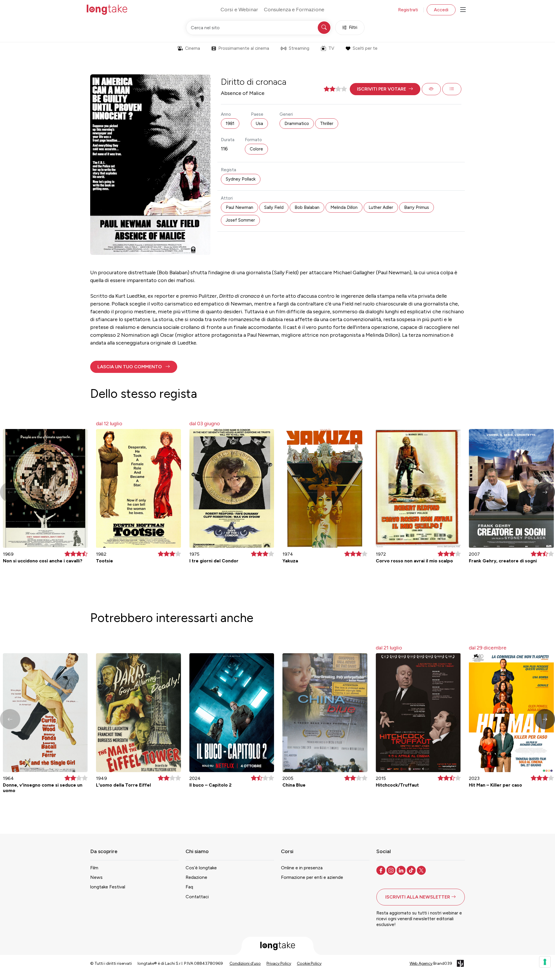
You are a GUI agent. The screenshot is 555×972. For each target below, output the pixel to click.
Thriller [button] (326, 123)
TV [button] (331, 48)
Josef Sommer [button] (240, 220)
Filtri (353, 27)
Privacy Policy (279, 963)
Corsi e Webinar (239, 9)
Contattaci (197, 896)
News (96, 877)
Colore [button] (256, 149)
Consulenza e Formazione (294, 9)
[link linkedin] (402, 870)
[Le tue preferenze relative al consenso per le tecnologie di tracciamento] (544, 961)
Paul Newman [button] (239, 207)
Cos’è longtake (201, 867)
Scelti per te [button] (365, 48)
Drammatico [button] (296, 123)
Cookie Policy (309, 963)
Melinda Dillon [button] (344, 207)
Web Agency (421, 963)
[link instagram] (391, 870)
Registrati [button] (408, 9)
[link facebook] (381, 870)
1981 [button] (230, 123)
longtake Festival (107, 887)
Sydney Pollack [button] (241, 179)
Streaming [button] (299, 48)
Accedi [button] (441, 9)
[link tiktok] (412, 870)
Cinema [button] (192, 48)
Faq (189, 887)
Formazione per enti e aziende (312, 877)
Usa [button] (259, 123)
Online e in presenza (302, 867)
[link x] (422, 870)
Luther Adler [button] (381, 207)
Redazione (196, 877)
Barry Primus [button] (416, 207)
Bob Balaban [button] (307, 207)
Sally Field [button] (274, 207)
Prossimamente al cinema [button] (243, 48)
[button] (385, 89)
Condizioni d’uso (245, 963)
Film (94, 867)
